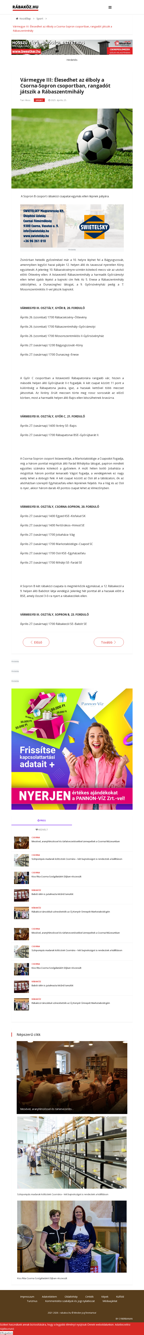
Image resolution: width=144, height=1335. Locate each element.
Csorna (36, 837)
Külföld (120, 1296)
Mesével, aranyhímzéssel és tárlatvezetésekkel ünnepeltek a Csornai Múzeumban (76, 841)
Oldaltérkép (71, 1296)
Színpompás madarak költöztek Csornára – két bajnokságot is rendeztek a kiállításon (77, 858)
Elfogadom (6, 1333)
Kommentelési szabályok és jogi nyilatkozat (70, 1301)
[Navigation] (110, 7)
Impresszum (27, 1296)
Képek (104, 1296)
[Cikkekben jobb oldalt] (72, 749)
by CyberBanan (124, 1318)
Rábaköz (36, 890)
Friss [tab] (43, 820)
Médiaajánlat (110, 1301)
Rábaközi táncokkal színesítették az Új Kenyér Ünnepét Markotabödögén (71, 911)
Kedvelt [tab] (43, 829)
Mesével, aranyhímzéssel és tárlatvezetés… (47, 1109)
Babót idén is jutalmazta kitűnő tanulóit (52, 894)
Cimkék (89, 1296)
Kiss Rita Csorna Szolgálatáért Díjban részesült (56, 876)
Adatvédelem (49, 1296)
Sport (39, 100)
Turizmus (32, 1301)
